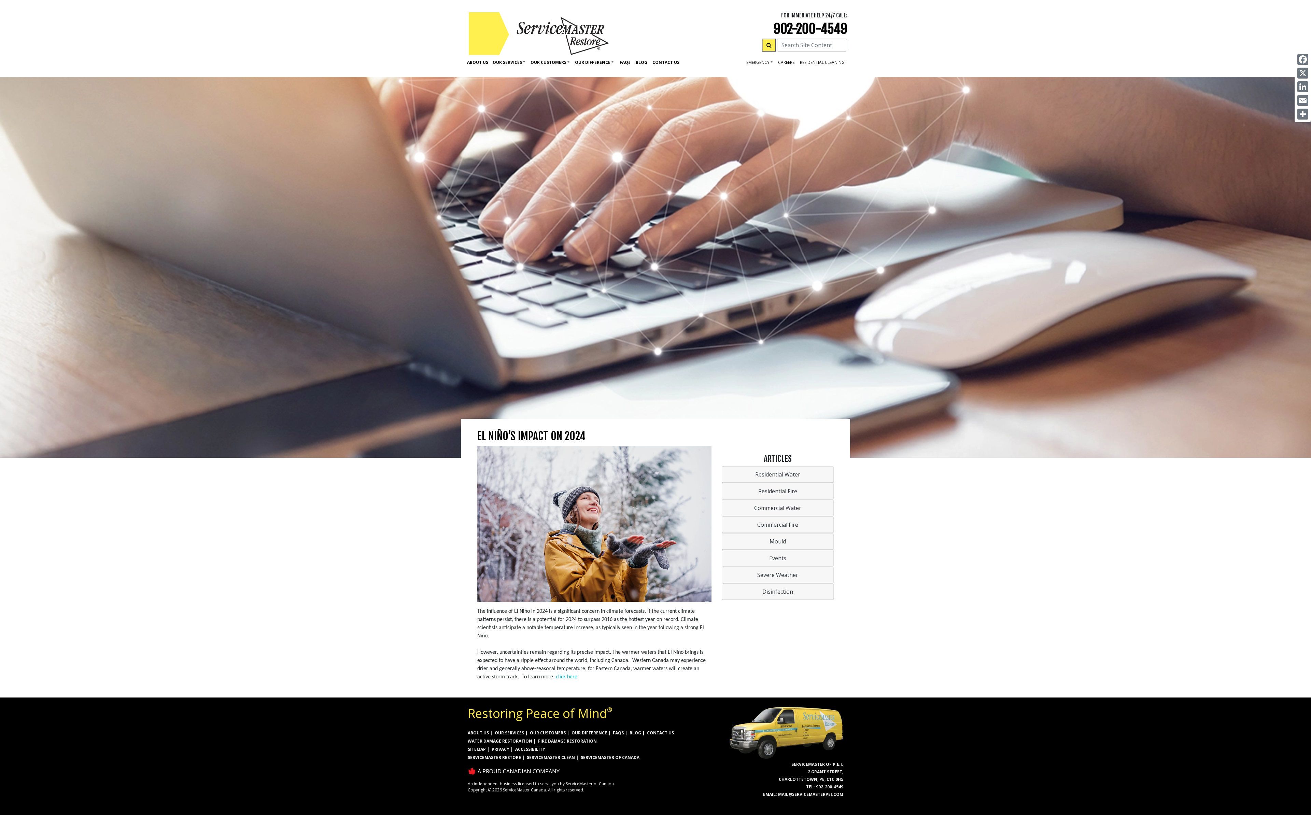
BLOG (635, 733)
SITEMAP (477, 749)
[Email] (1303, 100)
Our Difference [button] (592, 62)
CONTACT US (660, 733)
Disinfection (777, 591)
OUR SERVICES (509, 733)
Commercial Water (777, 508)
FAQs (618, 733)
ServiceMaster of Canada (610, 757)
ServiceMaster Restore (494, 757)
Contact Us (665, 62)
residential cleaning (822, 62)
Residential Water (777, 474)
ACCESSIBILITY (530, 749)
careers (786, 62)
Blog (641, 62)
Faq (625, 62)
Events (777, 558)
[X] (1303, 73)
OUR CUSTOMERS (548, 733)
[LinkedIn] (1303, 87)
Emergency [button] (758, 62)
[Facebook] (1303, 59)
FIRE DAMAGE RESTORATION (567, 741)
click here (566, 677)
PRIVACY (500, 749)
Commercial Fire (777, 524)
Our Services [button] (507, 62)
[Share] (1303, 114)
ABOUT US (478, 733)
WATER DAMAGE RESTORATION (500, 741)
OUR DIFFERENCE (589, 733)
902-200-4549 (810, 29)
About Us (477, 62)
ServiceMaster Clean (551, 757)
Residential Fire (777, 491)
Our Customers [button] (548, 62)
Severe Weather (777, 575)
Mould (778, 541)
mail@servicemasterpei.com (810, 794)
